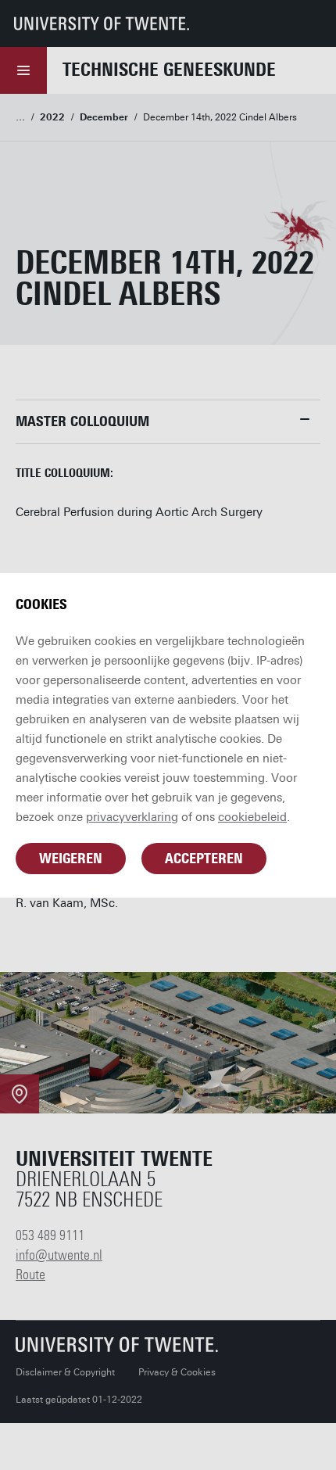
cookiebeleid (252, 817)
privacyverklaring (132, 817)
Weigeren (70, 858)
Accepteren (204, 858)
